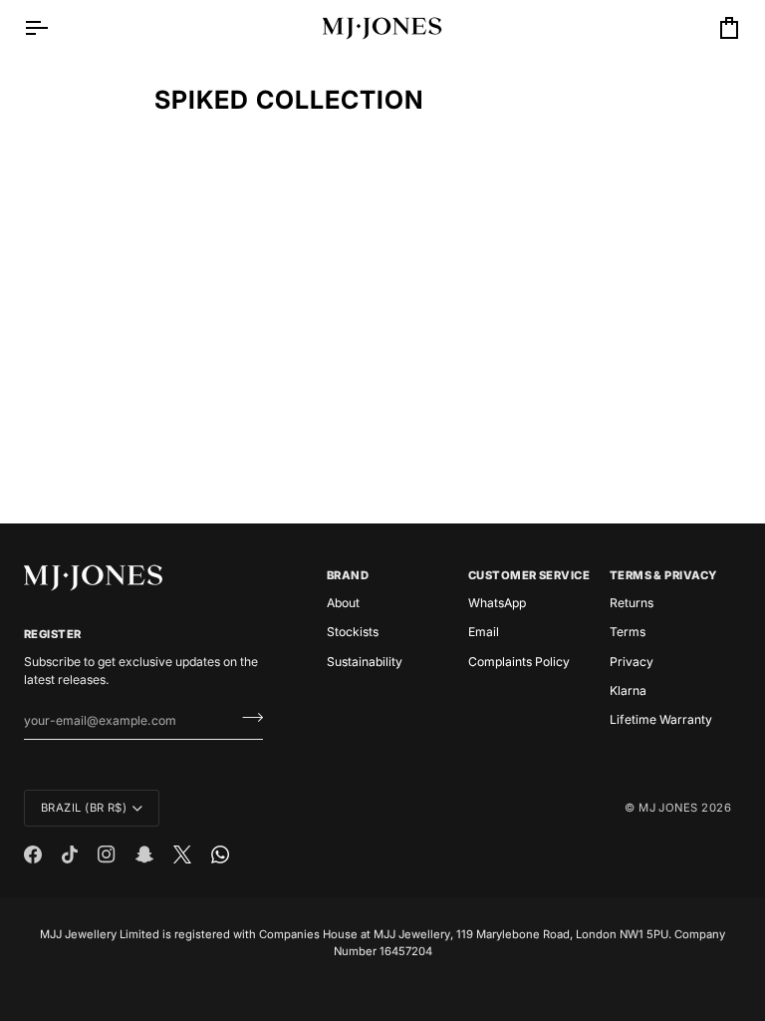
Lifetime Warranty (661, 719)
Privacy (631, 661)
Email (483, 631)
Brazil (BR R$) (84, 808)
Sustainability (364, 661)
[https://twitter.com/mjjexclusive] (182, 854)
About (343, 602)
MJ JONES (668, 808)
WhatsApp (497, 602)
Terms (627, 631)
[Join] (246, 718)
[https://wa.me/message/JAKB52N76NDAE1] (220, 854)
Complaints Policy (519, 661)
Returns (631, 602)
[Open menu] (54, 28)
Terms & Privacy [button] (663, 575)
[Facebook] (33, 854)
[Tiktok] (70, 854)
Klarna (628, 690)
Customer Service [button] (529, 575)
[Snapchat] (144, 854)
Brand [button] (348, 575)
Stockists (353, 631)
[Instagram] (107, 854)
